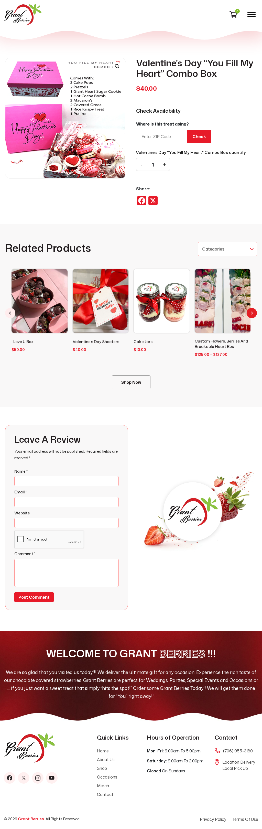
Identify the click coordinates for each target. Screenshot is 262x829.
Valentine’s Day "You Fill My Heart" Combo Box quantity (191, 152)
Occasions (107, 777)
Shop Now (131, 382)
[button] (117, 66)
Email (20, 492)
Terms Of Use (245, 819)
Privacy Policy (213, 819)
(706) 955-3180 (238, 751)
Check (199, 136)
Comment (24, 553)
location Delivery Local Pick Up (238, 765)
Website (22, 513)
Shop (102, 768)
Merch (103, 786)
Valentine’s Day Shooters (96, 341)
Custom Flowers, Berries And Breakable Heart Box (221, 343)
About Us (106, 759)
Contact (105, 794)
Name (21, 471)
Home (103, 751)
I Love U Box (23, 341)
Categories (213, 249)
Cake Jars (143, 341)
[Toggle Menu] (251, 15)
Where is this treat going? (162, 124)
